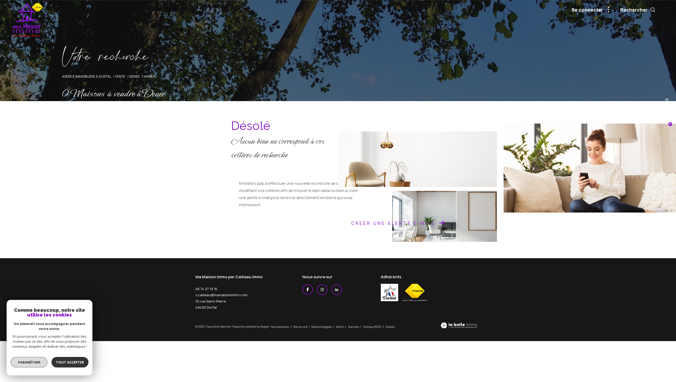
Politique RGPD (372, 327)
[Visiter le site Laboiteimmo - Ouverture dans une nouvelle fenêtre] (459, 326)
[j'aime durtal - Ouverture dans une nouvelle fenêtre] (389, 292)
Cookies (390, 327)
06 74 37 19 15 (206, 288)
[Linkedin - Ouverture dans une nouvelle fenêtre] (336, 289)
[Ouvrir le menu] (667, 9)
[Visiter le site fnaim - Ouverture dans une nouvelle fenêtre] (414, 292)
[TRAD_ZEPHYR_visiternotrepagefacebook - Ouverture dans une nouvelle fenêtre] (307, 289)
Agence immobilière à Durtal (86, 76)
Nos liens (354, 327)
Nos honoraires (280, 327)
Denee (134, 76)
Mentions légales (321, 327)
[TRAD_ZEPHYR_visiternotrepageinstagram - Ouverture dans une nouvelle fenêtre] (322, 289)
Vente (120, 76)
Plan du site (300, 327)
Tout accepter (70, 362)
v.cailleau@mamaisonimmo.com (221, 295)
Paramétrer (29, 362)
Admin (340, 327)
